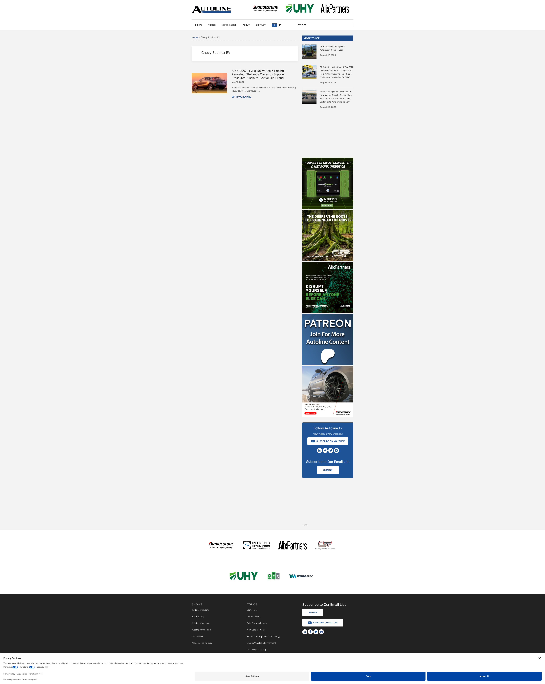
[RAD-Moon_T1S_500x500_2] (327, 207)
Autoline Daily (198, 616)
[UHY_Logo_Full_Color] (299, 9)
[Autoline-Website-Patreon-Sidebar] (327, 364)
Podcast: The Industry (202, 643)
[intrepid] (256, 546)
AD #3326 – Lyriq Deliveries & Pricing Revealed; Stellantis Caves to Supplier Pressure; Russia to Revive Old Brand (258, 74)
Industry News (253, 616)
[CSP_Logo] (325, 546)
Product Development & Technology (263, 636)
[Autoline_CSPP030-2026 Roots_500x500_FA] (327, 260)
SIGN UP (327, 470)
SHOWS (197, 604)
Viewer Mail (252, 610)
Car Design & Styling (256, 649)
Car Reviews (197, 636)
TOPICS (252, 604)
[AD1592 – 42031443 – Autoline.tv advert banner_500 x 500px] (327, 312)
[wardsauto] (301, 576)
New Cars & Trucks (256, 629)
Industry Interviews (200, 610)
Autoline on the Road (201, 629)
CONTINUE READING (241, 97)
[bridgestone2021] (265, 9)
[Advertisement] (327, 132)
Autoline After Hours (201, 623)
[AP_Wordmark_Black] (334, 9)
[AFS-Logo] (273, 576)
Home (195, 37)
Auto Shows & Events (257, 623)
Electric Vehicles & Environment (261, 643)
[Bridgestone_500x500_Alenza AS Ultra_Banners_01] (327, 416)
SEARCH (302, 24)
